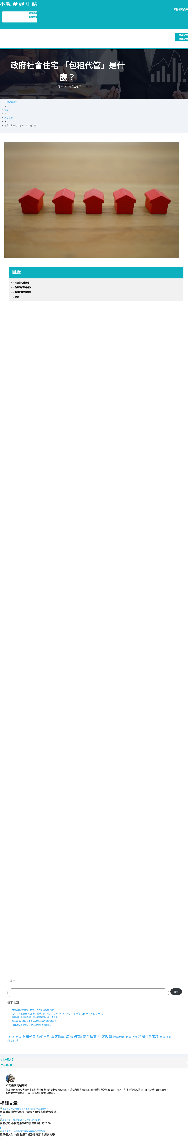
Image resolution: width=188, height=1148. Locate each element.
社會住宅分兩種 (21, 282)
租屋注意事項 (148, 1037)
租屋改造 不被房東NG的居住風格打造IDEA (31, 1025)
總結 (16, 297)
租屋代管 (119, 1037)
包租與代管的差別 (22, 287)
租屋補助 (165, 1037)
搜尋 (12, 980)
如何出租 (43, 1037)
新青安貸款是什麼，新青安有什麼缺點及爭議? (33, 1009)
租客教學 (105, 1037)
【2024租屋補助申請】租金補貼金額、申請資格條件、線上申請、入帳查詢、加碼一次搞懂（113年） (58, 1013)
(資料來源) (14, 684)
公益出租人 (14, 1037)
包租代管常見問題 (22, 292)
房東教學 (33, 17)
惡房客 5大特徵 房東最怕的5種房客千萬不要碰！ (34, 1021)
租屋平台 (131, 1037)
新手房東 (90, 1037)
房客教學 (33, 13)
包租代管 (29, 1037)
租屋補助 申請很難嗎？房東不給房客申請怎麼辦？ (35, 1017)
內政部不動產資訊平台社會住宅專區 (37, 856)
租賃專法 (13, 1041)
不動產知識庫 (181, 31)
